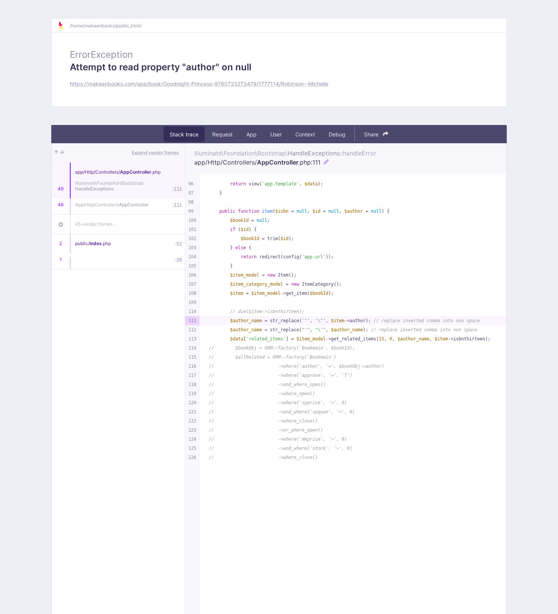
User (276, 134)
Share (372, 134)
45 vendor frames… (95, 224)
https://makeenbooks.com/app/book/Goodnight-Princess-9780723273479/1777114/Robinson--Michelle (199, 84)
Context (305, 134)
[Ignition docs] (64, 25)
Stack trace (184, 134)
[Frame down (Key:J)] (62, 152)
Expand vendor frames (155, 152)
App (251, 134)
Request (222, 134)
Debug (337, 134)
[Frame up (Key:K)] (56, 152)
